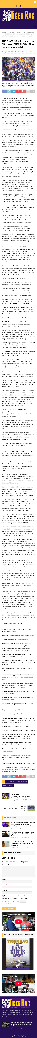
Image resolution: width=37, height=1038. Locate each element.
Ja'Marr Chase (22, 782)
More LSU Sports (15, 32)
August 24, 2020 (8, 52)
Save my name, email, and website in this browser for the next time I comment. (17, 897)
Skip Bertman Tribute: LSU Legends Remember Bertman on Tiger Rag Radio (21, 1024)
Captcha (4, 901)
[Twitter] (20, 6)
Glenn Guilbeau (25, 828)
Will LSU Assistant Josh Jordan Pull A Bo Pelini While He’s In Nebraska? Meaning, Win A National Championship (23, 824)
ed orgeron (10, 782)
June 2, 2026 (15, 847)
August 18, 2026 (16, 1028)
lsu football (7, 786)
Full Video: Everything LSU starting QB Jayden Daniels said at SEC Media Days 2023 (22, 834)
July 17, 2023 (15, 838)
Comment (5, 865)
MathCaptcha (8, 903)
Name (4, 879)
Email (4, 885)
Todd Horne (24, 838)
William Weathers (22, 52)
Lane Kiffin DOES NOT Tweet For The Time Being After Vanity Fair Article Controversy (22, 843)
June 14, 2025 (15, 828)
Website (4, 890)
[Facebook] (16, 6)
